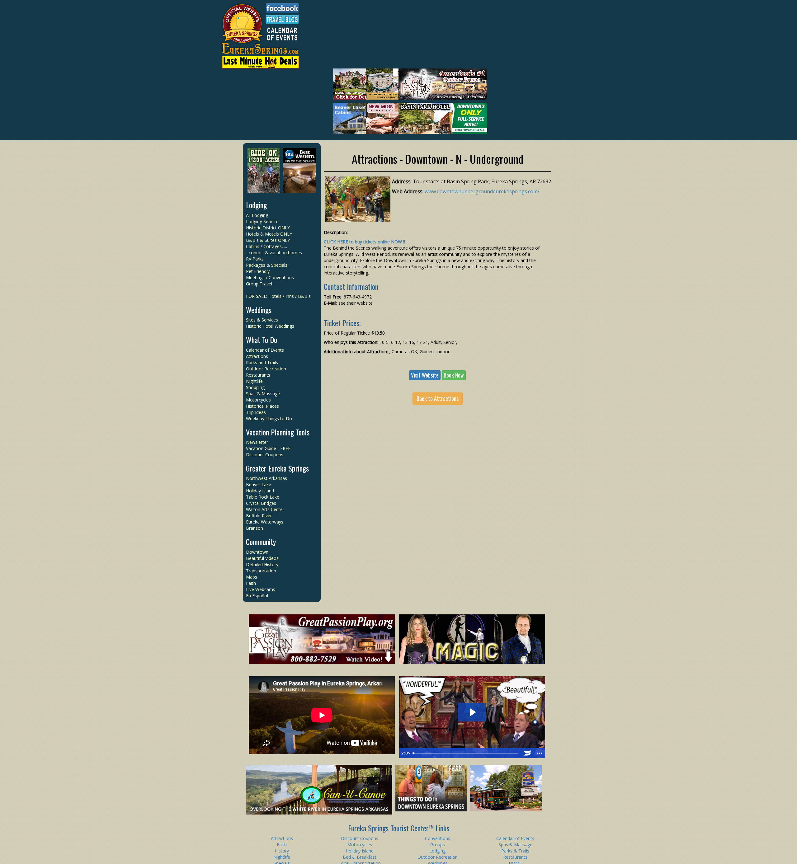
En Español (257, 596)
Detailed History (262, 564)
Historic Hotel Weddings (270, 326)
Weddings (258, 309)
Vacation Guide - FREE (268, 448)
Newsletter (257, 442)
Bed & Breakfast (359, 857)
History (282, 851)
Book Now (454, 375)
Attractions (257, 356)
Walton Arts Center (265, 509)
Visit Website (425, 375)
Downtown (257, 552)
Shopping (255, 387)
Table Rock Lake (262, 497)
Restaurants (258, 375)
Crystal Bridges (261, 503)
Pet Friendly (258, 271)
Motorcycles (258, 400)
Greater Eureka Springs (277, 468)
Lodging (256, 204)
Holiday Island (260, 491)
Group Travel (259, 284)
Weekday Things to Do (269, 418)
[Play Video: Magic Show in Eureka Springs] (472, 712)
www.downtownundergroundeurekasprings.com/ (482, 191)
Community (261, 541)
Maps (251, 577)
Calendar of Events (265, 350)
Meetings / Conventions (270, 277)
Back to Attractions (438, 398)
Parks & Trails (515, 851)
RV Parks (255, 259)
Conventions (437, 838)
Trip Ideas (256, 412)
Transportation (261, 571)
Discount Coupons (264, 455)
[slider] (466, 753)
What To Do (261, 339)
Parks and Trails (262, 362)
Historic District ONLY (268, 228)
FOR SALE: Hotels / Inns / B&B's (278, 296)
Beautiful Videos (262, 558)
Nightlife (254, 381)
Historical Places (262, 406)
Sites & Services (262, 320)
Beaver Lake (258, 484)
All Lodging (257, 215)
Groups (437, 845)
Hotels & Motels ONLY (269, 234)
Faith (251, 583)
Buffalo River (259, 516)
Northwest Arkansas (266, 478)
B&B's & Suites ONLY (268, 240)
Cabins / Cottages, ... (266, 246)
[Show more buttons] (539, 753)
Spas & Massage (263, 394)
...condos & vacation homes (274, 253)
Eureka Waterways (264, 522)
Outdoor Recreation (266, 369)
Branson (254, 528)
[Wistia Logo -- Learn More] (527, 753)
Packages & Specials (266, 265)
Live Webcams (260, 589)
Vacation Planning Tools (277, 432)
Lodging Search (261, 221)
